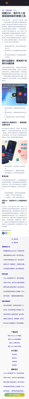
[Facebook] (3, 233)
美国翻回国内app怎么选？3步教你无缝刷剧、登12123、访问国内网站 (14, 251)
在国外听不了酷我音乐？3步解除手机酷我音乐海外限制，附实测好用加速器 (14, 264)
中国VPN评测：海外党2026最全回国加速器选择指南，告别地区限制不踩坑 (14, 282)
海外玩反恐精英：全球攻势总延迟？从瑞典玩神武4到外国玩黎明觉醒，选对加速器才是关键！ (14, 305)
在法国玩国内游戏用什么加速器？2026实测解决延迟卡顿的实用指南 (14, 291)
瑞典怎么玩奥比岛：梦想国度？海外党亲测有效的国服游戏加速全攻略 (14, 318)
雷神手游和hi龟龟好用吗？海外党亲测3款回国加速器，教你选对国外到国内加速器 (14, 287)
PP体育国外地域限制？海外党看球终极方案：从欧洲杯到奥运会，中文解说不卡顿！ (14, 268)
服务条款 (14, 354)
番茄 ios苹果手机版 (14, 343)
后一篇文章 (15, 242)
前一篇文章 (15, 239)
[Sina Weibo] (9, 233)
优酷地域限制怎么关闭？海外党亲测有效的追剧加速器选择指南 (14, 255)
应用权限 (14, 361)
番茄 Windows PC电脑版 (14, 335)
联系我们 (14, 365)
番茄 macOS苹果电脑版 (14, 339)
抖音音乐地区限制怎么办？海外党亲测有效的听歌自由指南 (14, 259)
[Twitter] (6, 233)
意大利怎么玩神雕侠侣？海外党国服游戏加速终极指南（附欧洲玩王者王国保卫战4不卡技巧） (14, 323)
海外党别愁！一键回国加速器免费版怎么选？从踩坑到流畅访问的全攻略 (14, 296)
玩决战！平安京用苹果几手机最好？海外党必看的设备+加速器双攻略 (14, 310)
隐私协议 (14, 358)
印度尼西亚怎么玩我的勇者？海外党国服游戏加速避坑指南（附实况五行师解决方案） (14, 314)
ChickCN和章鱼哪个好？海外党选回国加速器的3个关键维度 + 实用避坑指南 (14, 278)
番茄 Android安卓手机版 (14, 346)
